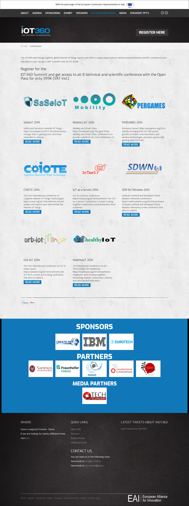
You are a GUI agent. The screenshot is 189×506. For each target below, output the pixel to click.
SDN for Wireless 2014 (136, 190)
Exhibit (68, 13)
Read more (32, 141)
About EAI (76, 429)
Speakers (82, 13)
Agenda (37, 13)
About (25, 13)
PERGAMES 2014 (132, 122)
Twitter (166, 13)
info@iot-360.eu (93, 461)
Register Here (152, 32)
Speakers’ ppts (139, 13)
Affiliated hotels (79, 442)
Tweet (25, 302)
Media (123, 13)
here (27, 438)
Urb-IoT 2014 (32, 260)
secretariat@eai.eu (94, 465)
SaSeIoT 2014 (32, 122)
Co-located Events (103, 13)
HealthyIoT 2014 (83, 260)
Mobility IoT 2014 (83, 122)
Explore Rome (78, 438)
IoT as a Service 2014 (85, 190)
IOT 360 (24, 46)
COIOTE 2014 (32, 190)
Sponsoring (52, 13)
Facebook (162, 13)
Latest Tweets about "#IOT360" (134, 429)
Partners (75, 433)
